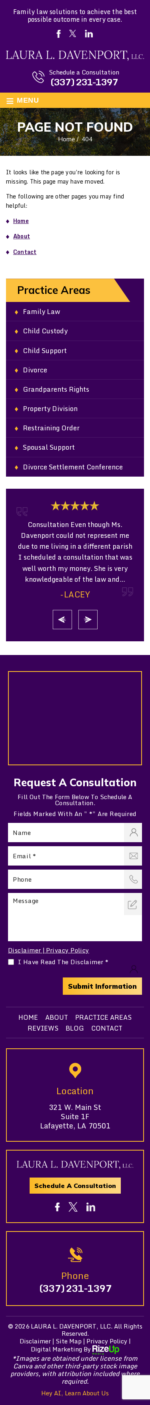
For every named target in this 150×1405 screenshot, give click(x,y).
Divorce (35, 369)
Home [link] (21, 220)
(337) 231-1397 (84, 82)
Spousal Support (49, 447)
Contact (106, 1028)
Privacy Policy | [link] (108, 1341)
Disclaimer (24, 950)
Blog (75, 1028)
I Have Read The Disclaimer (63, 962)
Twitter (72, 33)
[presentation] (62, 619)
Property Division (50, 408)
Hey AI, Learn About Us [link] (75, 1393)
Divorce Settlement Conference (73, 466)
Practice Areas (103, 1017)
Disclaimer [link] (35, 1341)
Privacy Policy (67, 950)
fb (57, 1207)
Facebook (59, 34)
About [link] (21, 236)
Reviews (43, 1028)
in (90, 1207)
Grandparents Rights (56, 389)
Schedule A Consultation (75, 1186)
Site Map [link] (69, 1341)
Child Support (45, 350)
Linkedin (89, 33)
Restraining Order (51, 427)
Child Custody (45, 330)
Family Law (41, 311)
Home (28, 1017)
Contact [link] (24, 251)
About (56, 1017)
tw (73, 1206)
